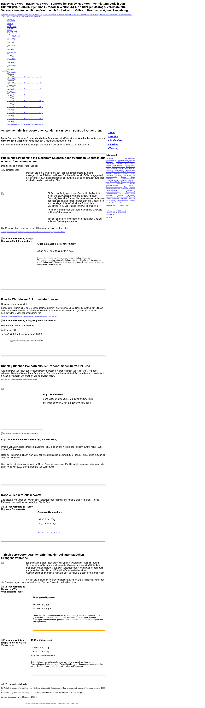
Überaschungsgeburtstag (114, 187)
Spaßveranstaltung (122, 200)
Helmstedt (132, 185)
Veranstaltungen (111, 160)
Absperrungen (110, 200)
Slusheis (117, 173)
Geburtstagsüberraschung (126, 160)
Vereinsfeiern (131, 190)
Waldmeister (109, 178)
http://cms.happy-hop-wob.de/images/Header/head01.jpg (25, 77)
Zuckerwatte (109, 195)
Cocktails (108, 165)
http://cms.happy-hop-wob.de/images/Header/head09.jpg (25, 124)
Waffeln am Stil (129, 175)
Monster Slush (130, 165)
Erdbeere (132, 168)
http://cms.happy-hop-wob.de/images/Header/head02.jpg (25, 83)
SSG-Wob (121, 211)
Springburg (109, 158)
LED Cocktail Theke (127, 193)
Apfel (125, 187)
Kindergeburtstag (111, 190)
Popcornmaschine (111, 193)
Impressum (121, 212)
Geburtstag (109, 162)
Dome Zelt (131, 198)
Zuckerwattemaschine (113, 192)
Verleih (126, 197)
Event (107, 182)
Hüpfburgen (118, 202)
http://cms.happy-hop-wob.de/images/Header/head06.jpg (25, 107)
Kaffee (133, 177)
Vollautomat (123, 180)
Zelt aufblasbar (115, 182)
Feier (126, 163)
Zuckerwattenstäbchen (127, 178)
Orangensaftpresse (118, 167)
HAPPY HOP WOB (122, 205)
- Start (111, 132)
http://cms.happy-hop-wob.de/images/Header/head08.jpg (25, 119)
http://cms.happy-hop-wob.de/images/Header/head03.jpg (25, 89)
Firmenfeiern (125, 188)
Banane (132, 183)
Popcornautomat (111, 197)
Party (126, 168)
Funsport (120, 165)
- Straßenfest (115, 140)
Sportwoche (109, 170)
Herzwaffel (120, 183)
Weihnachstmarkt (111, 177)
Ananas (108, 198)
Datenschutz (110, 214)
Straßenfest (109, 175)
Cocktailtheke (110, 163)
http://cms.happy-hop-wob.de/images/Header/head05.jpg (25, 101)
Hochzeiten (115, 198)
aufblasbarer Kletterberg (125, 162)
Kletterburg (123, 198)
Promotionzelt (130, 192)
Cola (114, 165)
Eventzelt (132, 197)
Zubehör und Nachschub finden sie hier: (51, 533)
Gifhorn (121, 168)
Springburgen (110, 202)
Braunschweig (115, 188)
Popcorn (123, 177)
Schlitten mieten (128, 173)
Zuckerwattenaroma (112, 185)
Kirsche (116, 180)
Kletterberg (109, 180)
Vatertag (132, 163)
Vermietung (114, 168)
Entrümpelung (110, 212)
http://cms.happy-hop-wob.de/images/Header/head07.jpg (25, 113)
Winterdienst (111, 211)
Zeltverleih (131, 180)
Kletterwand (119, 163)
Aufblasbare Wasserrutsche (125, 170)
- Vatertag (113, 148)
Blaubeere (120, 197)
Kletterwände (130, 172)
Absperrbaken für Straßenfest (116, 172)
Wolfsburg (118, 175)
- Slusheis (113, 144)
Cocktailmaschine (129, 158)
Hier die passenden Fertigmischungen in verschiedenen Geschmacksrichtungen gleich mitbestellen (33, 232)
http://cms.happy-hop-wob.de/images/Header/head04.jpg (25, 95)
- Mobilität (113, 136)
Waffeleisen (131, 195)
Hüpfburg (109, 173)
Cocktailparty (125, 182)
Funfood (108, 167)
